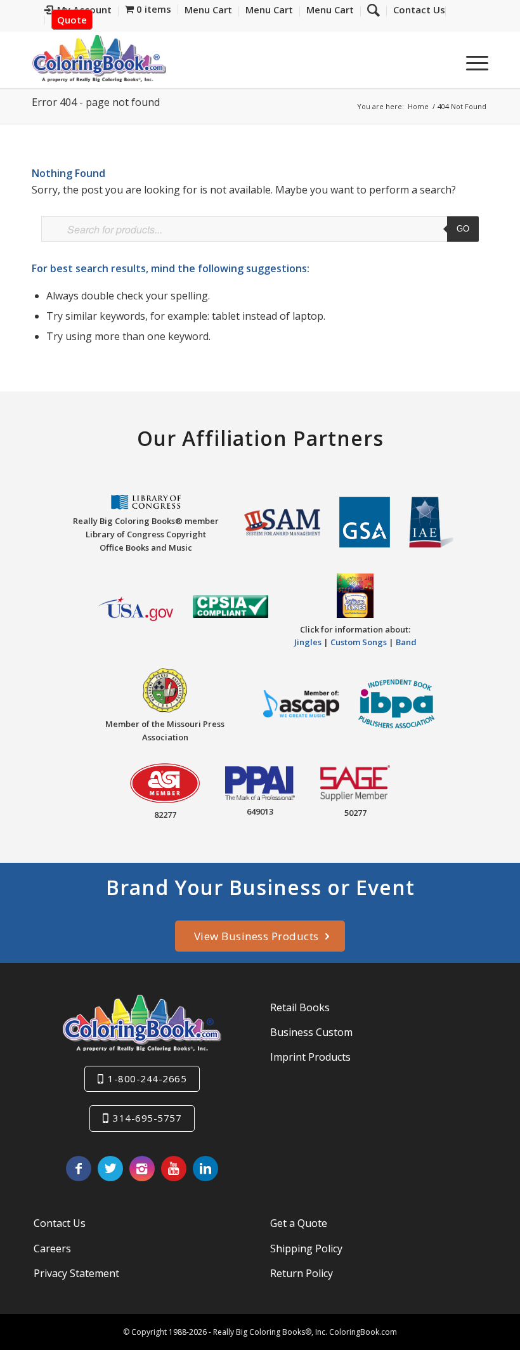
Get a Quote (298, 1223)
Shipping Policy (306, 1248)
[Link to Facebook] (78, 1168)
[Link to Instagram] (142, 1168)
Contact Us (60, 1223)
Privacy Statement (76, 1273)
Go (463, 228)
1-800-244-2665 (147, 1078)
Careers (52, 1248)
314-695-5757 (147, 1117)
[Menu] (470, 62)
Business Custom (311, 1032)
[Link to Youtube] (173, 1168)
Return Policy (301, 1273)
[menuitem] (416, 11)
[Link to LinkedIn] (205, 1168)
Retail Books (300, 1007)
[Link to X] (110, 1168)
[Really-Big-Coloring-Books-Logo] (99, 58)
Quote (72, 19)
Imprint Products (310, 1057)
